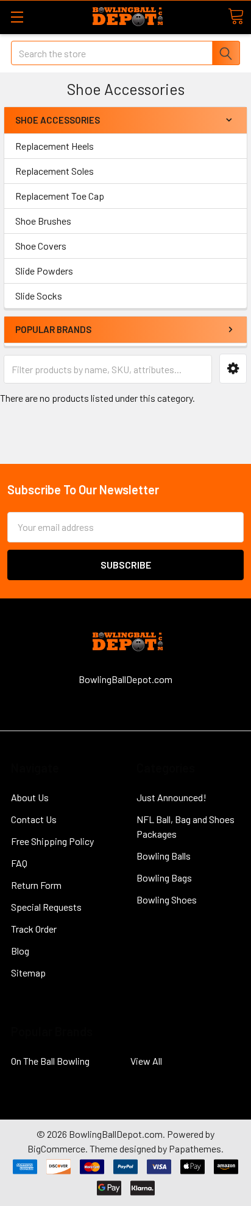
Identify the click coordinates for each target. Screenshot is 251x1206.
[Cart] (236, 16)
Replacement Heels (54, 146)
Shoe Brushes (43, 220)
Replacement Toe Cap (59, 196)
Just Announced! (171, 797)
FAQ (19, 863)
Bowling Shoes (166, 899)
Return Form (36, 885)
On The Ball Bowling (50, 1061)
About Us (30, 797)
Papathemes (195, 1148)
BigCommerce (56, 1148)
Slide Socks (38, 295)
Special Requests (46, 907)
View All (146, 1061)
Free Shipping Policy (52, 841)
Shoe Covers (40, 245)
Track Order (34, 928)
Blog (20, 950)
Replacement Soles (54, 171)
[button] (233, 369)
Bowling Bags (164, 877)
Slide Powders (44, 270)
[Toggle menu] (17, 16)
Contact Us (34, 819)
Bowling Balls (163, 855)
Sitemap (28, 972)
